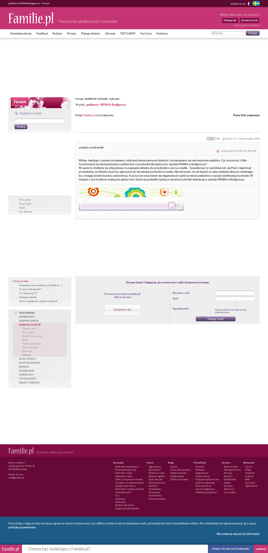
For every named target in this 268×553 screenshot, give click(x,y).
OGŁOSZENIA (27, 313)
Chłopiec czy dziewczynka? (129, 482)
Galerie (249, 476)
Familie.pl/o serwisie (32, 336)
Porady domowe (157, 498)
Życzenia (250, 482)
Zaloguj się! (230, 20)
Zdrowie (110, 33)
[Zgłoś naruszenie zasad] (217, 150)
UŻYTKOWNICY (27, 378)
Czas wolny (230, 492)
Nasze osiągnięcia (205, 489)
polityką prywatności (22, 527)
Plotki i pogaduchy (31, 343)
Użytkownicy (155, 495)
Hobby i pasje (177, 476)
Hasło (175, 298)
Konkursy (162, 33)
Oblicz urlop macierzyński (129, 479)
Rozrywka (27, 351)
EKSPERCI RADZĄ (29, 320)
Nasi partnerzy (203, 485)
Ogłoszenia (155, 466)
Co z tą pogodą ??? (28, 293)
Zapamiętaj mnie (181, 308)
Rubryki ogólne (157, 476)
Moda (25, 339)
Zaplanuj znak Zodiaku (127, 508)
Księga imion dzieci (125, 485)
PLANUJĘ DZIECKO (29, 362)
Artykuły (250, 472)
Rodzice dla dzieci (124, 505)
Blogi (248, 469)
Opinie (174, 466)
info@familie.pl (16, 477)
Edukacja (120, 498)
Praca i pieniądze (30, 347)
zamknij (261, 548)
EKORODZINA (26, 316)
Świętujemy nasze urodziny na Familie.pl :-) (40, 285)
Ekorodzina (155, 469)
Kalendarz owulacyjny (127, 466)
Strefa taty (154, 492)
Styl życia (146, 33)
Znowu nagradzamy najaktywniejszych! (38, 301)
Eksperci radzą (157, 472)
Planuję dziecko (90, 33)
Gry (117, 495)
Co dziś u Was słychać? (30, 289)
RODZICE (24, 366)
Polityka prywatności (206, 492)
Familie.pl (42, 33)
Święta (227, 482)
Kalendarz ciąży (123, 472)
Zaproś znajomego (205, 482)
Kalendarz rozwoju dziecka (129, 489)
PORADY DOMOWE (29, 382)
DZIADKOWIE (26, 370)
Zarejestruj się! (122, 309)
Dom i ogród (28, 332)
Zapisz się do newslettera (246, 25)
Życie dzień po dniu (180, 469)
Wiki (247, 479)
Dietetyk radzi (29, 328)
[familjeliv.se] (256, 4)
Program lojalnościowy (207, 479)
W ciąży (71, 33)
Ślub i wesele (156, 479)
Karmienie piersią (20, 33)
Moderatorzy (203, 476)
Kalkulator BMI (123, 492)
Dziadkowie (155, 489)
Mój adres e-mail (181, 292)
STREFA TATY (26, 374)
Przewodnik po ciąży (126, 469)
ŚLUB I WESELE (27, 359)
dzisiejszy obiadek (28, 297)
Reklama (200, 469)
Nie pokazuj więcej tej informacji (238, 533)
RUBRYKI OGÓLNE (96, 98)
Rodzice (57, 33)
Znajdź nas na (238, 3)
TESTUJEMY (127, 33)
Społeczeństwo (178, 472)
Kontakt (200, 466)
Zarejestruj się (249, 20)
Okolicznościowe (179, 479)
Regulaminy (202, 472)
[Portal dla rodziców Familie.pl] (31, 25)
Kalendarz (120, 502)
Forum (79, 98)
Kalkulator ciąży (123, 476)
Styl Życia (229, 489)
